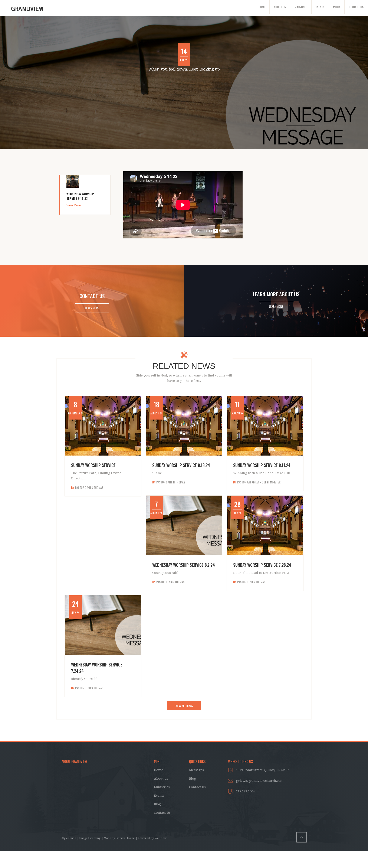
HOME (262, 6)
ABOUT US (280, 6)
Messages (196, 770)
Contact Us (162, 813)
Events (159, 796)
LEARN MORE (92, 308)
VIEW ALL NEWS (184, 705)
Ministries (162, 787)
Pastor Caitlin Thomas (170, 482)
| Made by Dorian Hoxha (118, 838)
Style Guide (69, 838)
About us (161, 778)
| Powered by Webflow (151, 838)
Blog (157, 804)
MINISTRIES (301, 6)
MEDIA (336, 6)
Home (158, 770)
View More (73, 205)
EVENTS (320, 6)
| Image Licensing (89, 838)
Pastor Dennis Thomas (89, 487)
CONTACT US (356, 6)
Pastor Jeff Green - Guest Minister (258, 482)
